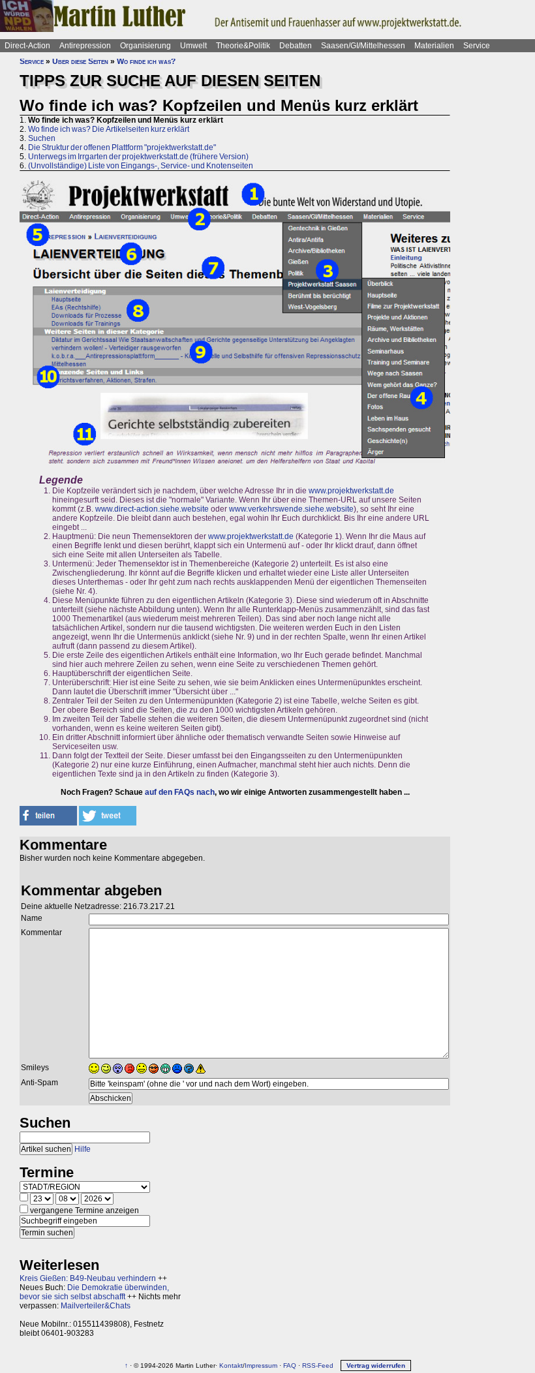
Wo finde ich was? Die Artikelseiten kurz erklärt (108, 129)
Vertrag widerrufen (375, 1365)
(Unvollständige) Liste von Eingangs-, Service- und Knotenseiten (140, 165)
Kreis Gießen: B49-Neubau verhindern (88, 1278)
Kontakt (231, 1365)
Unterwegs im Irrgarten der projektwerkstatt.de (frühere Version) (138, 156)
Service (476, 45)
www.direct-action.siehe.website (152, 509)
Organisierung (145, 45)
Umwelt (193, 45)
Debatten (295, 45)
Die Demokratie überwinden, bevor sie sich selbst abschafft (94, 1292)
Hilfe (82, 1149)
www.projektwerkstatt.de (351, 490)
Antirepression (85, 45)
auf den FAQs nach (180, 792)
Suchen (41, 138)
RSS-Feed (317, 1365)
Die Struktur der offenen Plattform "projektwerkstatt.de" (122, 147)
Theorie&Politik (243, 45)
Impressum (261, 1365)
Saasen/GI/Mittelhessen (363, 45)
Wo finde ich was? (146, 61)
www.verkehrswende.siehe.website (291, 509)
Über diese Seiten (80, 61)
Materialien (434, 45)
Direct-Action (27, 45)
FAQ (289, 1365)
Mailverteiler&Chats (95, 1305)
